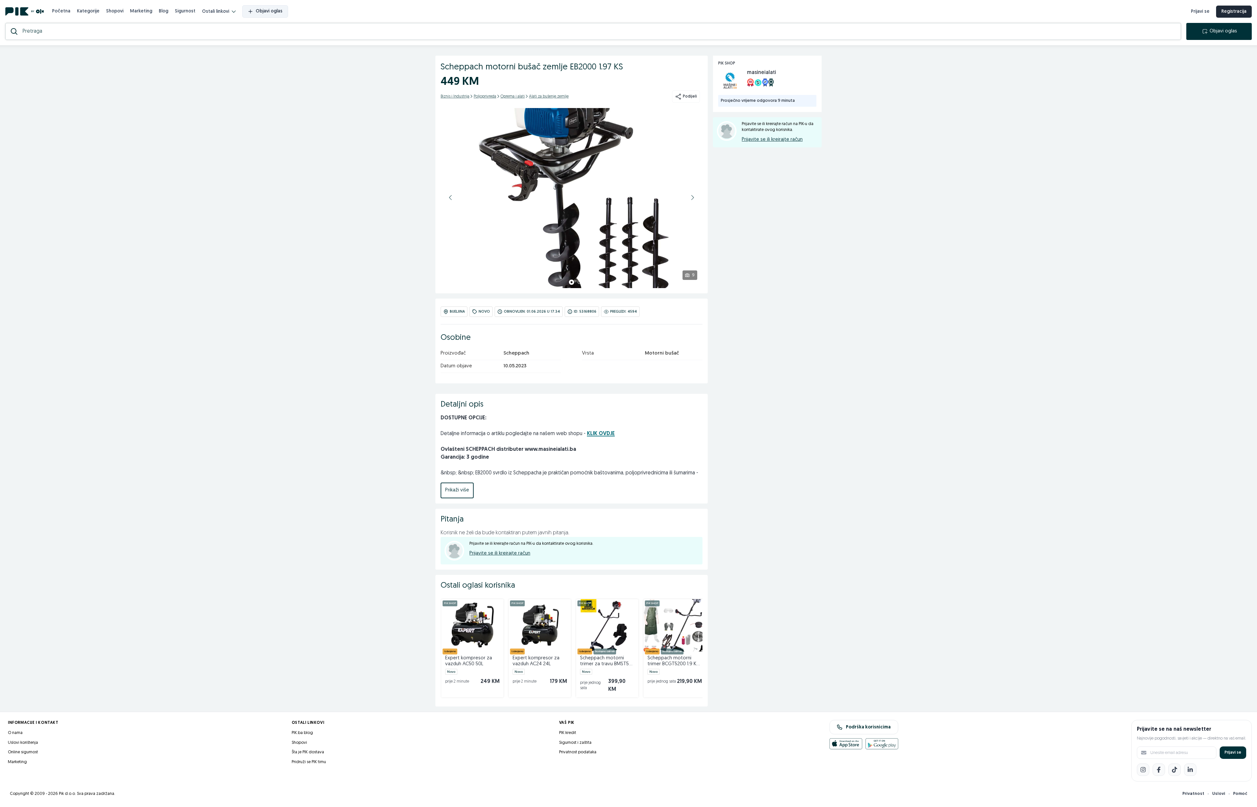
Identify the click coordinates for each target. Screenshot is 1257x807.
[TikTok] (1174, 769)
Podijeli (690, 97)
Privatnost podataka (577, 752)
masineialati (761, 72)
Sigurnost (185, 11)
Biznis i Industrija (455, 97)
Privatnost (1193, 794)
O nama (15, 733)
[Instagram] (1143, 769)
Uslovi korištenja (23, 743)
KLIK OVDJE (601, 433)
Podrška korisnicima (868, 727)
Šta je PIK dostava (308, 752)
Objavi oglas (269, 11)
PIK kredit (567, 733)
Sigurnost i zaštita (575, 743)
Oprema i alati (513, 97)
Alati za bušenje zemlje (549, 97)
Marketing (141, 11)
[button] (450, 197)
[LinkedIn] (1190, 769)
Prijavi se (1200, 11)
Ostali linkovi (215, 11)
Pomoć (1240, 794)
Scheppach (516, 353)
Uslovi (1218, 794)
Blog (163, 11)
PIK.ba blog (302, 733)
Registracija (1234, 11)
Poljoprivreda (485, 97)
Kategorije (88, 11)
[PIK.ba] (24, 11)
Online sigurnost (23, 752)
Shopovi (114, 11)
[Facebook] (1159, 769)
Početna (61, 11)
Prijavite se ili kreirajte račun (499, 553)
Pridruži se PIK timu (309, 762)
